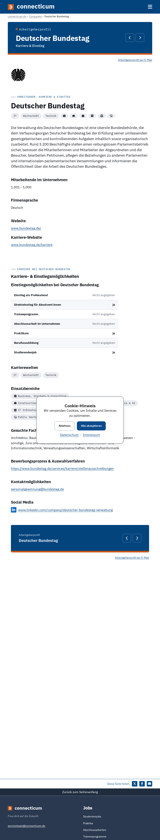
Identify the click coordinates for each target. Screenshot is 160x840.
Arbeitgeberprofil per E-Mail (135, 60)
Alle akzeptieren (91, 425)
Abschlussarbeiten (94, 830)
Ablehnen (64, 425)
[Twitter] (134, 783)
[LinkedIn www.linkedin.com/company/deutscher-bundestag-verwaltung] (13, 510)
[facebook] (142, 783)
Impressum (91, 435)
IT (15, 116)
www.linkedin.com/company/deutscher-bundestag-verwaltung (65, 510)
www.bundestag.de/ (26, 228)
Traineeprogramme (94, 836)
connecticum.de (17, 16)
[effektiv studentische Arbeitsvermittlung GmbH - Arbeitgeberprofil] (129, 37)
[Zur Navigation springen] (150, 6)
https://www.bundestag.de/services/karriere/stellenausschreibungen (62, 468)
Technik (50, 116)
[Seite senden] (149, 783)
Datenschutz (69, 435)
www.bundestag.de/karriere (31, 245)
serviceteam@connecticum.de (26, 826)
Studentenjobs (92, 816)
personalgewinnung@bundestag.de (37, 489)
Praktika (88, 823)
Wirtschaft (31, 116)
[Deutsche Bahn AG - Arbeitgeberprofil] (140, 37)
